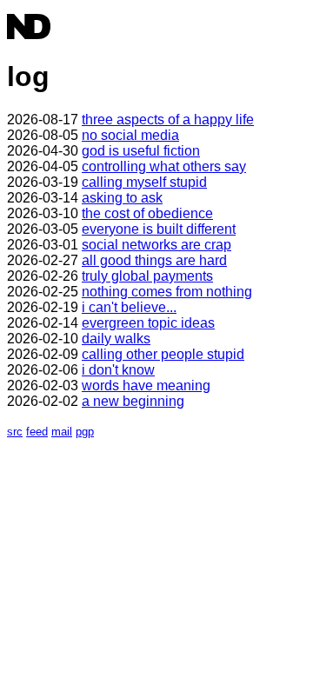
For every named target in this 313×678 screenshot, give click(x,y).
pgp (85, 431)
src (15, 431)
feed (37, 431)
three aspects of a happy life (168, 119)
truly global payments (147, 276)
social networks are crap (156, 244)
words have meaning (146, 385)
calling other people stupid (163, 354)
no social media (130, 135)
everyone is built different (159, 229)
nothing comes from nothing (167, 291)
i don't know (118, 369)
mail (61, 431)
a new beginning (133, 401)
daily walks (116, 338)
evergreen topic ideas (148, 323)
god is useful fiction (141, 150)
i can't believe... (129, 307)
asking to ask (122, 197)
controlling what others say (164, 166)
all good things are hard (154, 260)
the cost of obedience (147, 213)
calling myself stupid (144, 182)
